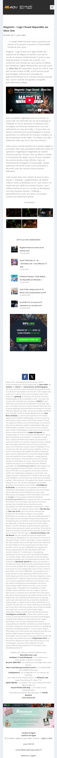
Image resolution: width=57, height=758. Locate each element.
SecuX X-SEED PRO (13, 662)
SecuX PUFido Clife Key (20, 687)
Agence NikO (46, 738)
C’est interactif (28, 698)
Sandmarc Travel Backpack (20, 657)
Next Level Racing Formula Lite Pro (21, 667)
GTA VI (39, 401)
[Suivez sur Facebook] (25, 377)
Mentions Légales (28, 755)
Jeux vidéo (21, 35)
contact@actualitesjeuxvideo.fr (28, 750)
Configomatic (14, 672)
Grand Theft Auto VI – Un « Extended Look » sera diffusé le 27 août (33, 263)
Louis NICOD (28, 744)
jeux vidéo (43, 384)
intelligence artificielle (16, 614)
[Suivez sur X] (32, 377)
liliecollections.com (28, 655)
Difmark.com (42, 677)
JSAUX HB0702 (11, 683)
